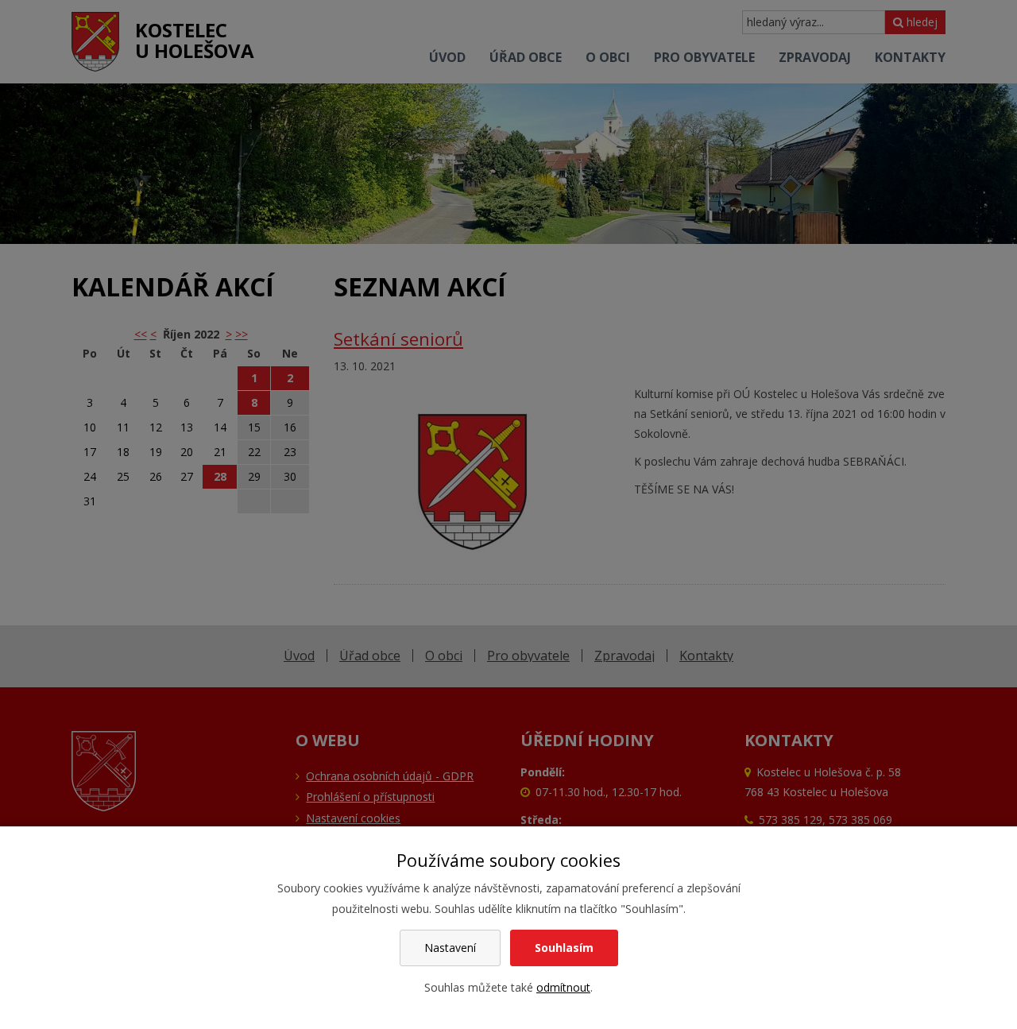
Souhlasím (564, 947)
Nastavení (450, 947)
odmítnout (563, 987)
